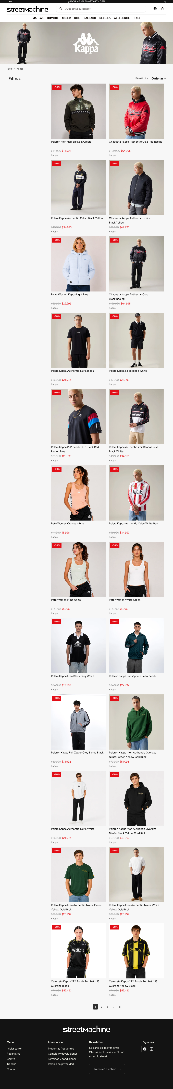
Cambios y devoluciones (62, 1053)
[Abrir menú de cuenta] (155, 8)
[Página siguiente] (126, 1007)
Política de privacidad (61, 1064)
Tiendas (11, 1064)
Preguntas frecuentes (61, 1048)
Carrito (11, 1058)
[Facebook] (145, 1049)
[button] (101, 8)
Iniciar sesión (14, 1048)
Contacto (12, 1069)
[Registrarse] (120, 1069)
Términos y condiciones (62, 1058)
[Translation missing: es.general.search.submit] (60, 9)
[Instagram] (152, 1049)
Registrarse (13, 1053)
